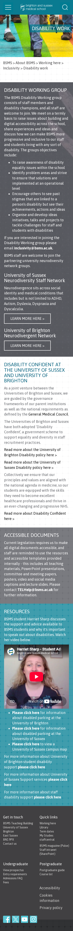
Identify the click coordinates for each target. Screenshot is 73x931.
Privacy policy (51, 908)
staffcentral (47, 839)
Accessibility (50, 888)
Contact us (10, 843)
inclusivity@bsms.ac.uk (33, 248)
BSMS (7, 63)
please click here (31, 767)
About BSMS (25, 63)
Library (44, 827)
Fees (6, 882)
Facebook (6, 919)
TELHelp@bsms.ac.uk (35, 590)
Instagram (33, 919)
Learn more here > (27, 318)
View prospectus (13, 870)
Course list (46, 874)
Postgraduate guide (52, 870)
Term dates (47, 831)
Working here (50, 63)
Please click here (26, 713)
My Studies (46, 835)
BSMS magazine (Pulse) (54, 845)
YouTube (24, 919)
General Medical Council (48, 414)
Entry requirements (15, 874)
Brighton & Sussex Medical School (36, 7)
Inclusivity (11, 68)
